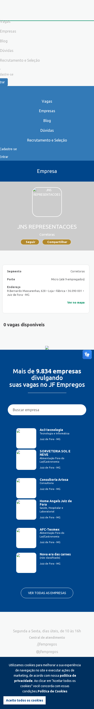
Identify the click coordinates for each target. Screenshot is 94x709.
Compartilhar (57, 241)
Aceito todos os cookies (24, 700)
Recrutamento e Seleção (47, 140)
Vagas (47, 101)
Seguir (30, 241)
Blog (47, 121)
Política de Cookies (52, 691)
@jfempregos (47, 652)
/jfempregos (47, 644)
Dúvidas (47, 130)
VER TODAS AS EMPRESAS (47, 593)
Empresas (47, 111)
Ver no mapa (76, 302)
